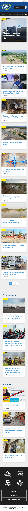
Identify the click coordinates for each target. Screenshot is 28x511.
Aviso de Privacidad (14, 499)
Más (23, 14)
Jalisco (5, 352)
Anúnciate (14, 491)
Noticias (10, 14)
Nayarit (5, 325)
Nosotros (14, 495)
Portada (3, 14)
